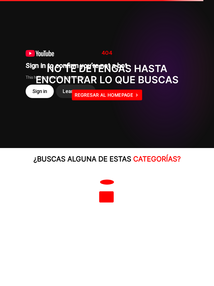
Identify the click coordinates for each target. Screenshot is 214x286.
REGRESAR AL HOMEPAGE (104, 95)
